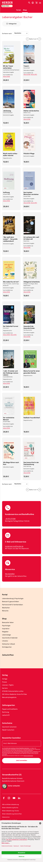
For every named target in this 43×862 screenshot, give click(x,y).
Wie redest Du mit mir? (11, 282)
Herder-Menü (41, 2)
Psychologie (6, 625)
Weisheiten (6, 608)
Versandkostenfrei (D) (12, 775)
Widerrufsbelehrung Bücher (10, 807)
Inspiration (5, 629)
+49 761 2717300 (10, 519)
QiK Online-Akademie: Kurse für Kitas (14, 694)
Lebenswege (6, 635)
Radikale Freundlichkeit (32, 418)
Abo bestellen (10, 574)
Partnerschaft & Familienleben (12, 605)
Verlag (5, 675)
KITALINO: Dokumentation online (12, 691)
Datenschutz (6, 817)
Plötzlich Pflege (29, 153)
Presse (4, 682)
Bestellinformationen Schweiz (12, 778)
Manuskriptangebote (9, 697)
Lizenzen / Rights (8, 685)
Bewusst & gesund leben (10, 601)
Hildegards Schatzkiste (32, 282)
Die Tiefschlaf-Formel (10, 326)
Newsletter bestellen (11, 738)
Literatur (5, 641)
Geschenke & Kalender (10, 638)
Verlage (4, 679)
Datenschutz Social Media (9, 820)
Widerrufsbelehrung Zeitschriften (12, 814)
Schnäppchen (7, 647)
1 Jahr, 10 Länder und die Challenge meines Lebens (10, 373)
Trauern (26, 66)
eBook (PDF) (34, 74)
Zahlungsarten (8, 705)
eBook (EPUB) (6, 76)
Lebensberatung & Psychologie (12, 598)
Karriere (5, 688)
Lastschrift (6, 715)
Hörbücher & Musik (8, 644)
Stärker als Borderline (31, 111)
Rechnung (5, 712)
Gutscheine (7, 723)
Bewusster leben (8, 622)
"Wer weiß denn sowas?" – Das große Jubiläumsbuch (10, 239)
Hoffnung (6, 192)
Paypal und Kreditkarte (10, 709)
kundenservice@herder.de (14, 546)
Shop (25, 10)
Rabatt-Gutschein (8, 730)
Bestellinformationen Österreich (13, 781)
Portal (18, 10)
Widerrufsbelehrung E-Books (10, 810)
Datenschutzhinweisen (28, 755)
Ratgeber (5, 632)
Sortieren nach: (7, 33)
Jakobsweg (7, 111)
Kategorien (12, 24)
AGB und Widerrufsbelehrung (10, 804)
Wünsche (5, 611)
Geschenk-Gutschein (9, 727)
